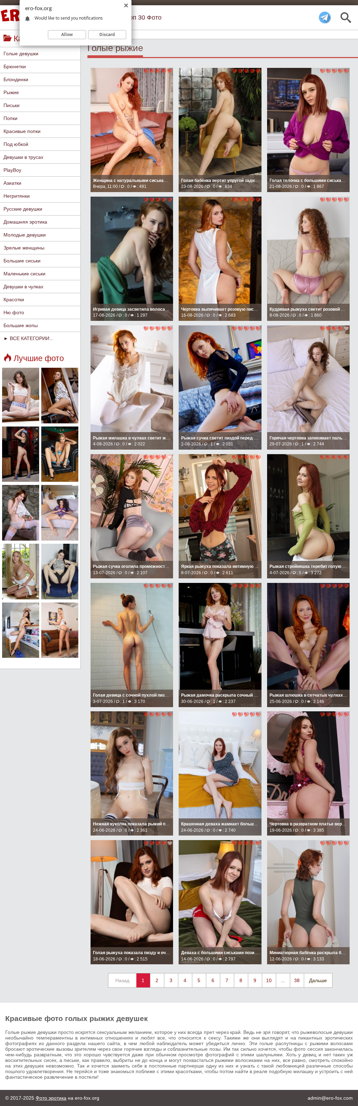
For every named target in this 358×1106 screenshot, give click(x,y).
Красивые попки (22, 131)
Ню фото (13, 312)
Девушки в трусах (23, 157)
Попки (10, 118)
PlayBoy (12, 170)
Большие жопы (20, 325)
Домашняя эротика (25, 222)
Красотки (13, 299)
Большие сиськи (22, 260)
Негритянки (16, 196)
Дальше (318, 980)
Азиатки (12, 183)
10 (269, 980)
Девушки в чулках (23, 286)
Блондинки (15, 79)
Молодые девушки (24, 235)
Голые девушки (20, 53)
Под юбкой (15, 144)
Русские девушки (22, 209)
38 (297, 980)
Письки (11, 105)
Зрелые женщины (23, 248)
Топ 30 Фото (144, 17)
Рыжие (11, 92)
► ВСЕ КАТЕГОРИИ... (28, 338)
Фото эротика (51, 1098)
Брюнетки (14, 66)
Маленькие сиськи (24, 273)
